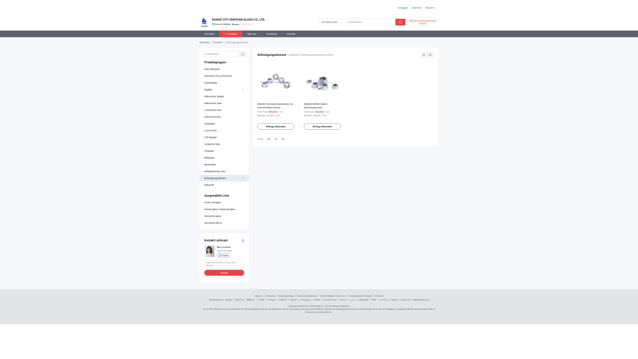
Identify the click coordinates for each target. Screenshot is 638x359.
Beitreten (416, 7)
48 (283, 138)
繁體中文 (251, 299)
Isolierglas (209, 123)
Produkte (232, 33)
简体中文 (239, 299)
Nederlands (363, 299)
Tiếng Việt (405, 299)
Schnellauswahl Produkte (360, 296)
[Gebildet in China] (220, 6)
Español (282, 299)
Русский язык (330, 299)
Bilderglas (209, 157)
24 (268, 139)
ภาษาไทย (383, 299)
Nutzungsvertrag (286, 296)
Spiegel (208, 89)
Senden (224, 272)
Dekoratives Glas (213, 103)
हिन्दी (374, 299)
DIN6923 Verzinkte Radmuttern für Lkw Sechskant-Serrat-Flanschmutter (275, 107)
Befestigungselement (215, 178)
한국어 (343, 299)
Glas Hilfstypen (212, 69)
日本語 (261, 299)
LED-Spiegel (210, 137)
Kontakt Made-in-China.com (332, 296)
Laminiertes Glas (213, 110)
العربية (352, 299)
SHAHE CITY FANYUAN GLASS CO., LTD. (238, 19)
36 (275, 138)
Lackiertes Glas (212, 144)
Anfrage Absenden (276, 126)
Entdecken (271, 33)
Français (272, 299)
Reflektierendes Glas (214, 171)
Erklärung (270, 296)
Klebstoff (209, 184)
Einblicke (379, 296)
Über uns (251, 33)
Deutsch (293, 299)
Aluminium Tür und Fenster (218, 75)
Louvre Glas (210, 130)
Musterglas (210, 164)
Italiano (317, 299)
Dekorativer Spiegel (214, 96)
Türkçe (394, 299)
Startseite (209, 33)
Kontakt (291, 33)
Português (305, 299)
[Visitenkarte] (243, 240)
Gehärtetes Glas (212, 116)
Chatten (225, 255)
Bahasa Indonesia (421, 299)
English (228, 299)
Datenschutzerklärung (307, 296)
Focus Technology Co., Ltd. (316, 306)
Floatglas (209, 150)
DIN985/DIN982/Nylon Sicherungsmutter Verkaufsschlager (315, 107)
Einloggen (403, 7)
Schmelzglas (210, 82)
